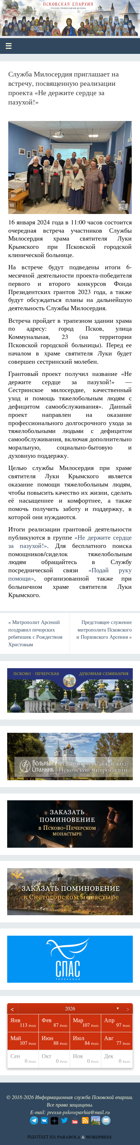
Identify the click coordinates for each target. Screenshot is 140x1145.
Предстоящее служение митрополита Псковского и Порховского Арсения (104, 630)
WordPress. (99, 1137)
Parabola (68, 1137)
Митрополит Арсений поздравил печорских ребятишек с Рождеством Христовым (35, 633)
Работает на (42, 1137)
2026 (70, 1008)
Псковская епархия (58, 15)
